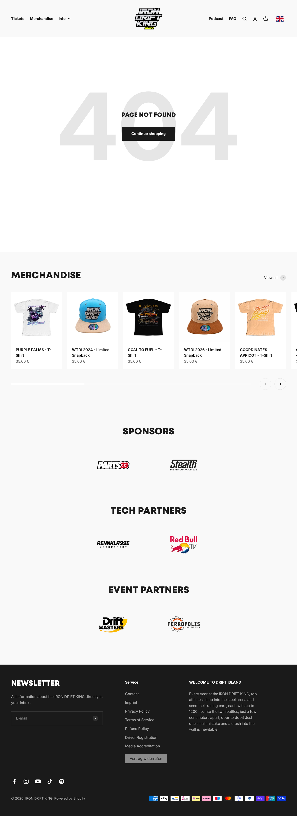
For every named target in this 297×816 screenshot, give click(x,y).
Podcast (216, 18)
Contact (132, 693)
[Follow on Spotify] (61, 781)
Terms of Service (139, 719)
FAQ (232, 18)
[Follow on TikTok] (50, 781)
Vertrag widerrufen (146, 758)
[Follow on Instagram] (26, 781)
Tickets (17, 18)
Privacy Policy (137, 711)
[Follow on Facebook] (14, 781)
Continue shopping (148, 133)
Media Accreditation (142, 746)
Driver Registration (141, 737)
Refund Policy (137, 728)
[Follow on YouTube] (38, 781)
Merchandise (41, 18)
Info (62, 18)
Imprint (131, 702)
